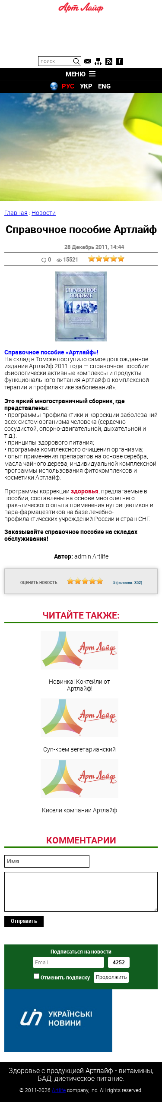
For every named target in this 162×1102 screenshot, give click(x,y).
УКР (86, 86)
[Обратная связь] (87, 61)
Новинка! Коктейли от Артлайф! (79, 684)
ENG (104, 86)
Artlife (59, 1089)
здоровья (84, 491)
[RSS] (108, 61)
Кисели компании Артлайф (79, 810)
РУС (68, 86)
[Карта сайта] (98, 61)
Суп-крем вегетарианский (79, 749)
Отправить (24, 920)
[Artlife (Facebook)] (119, 61)
